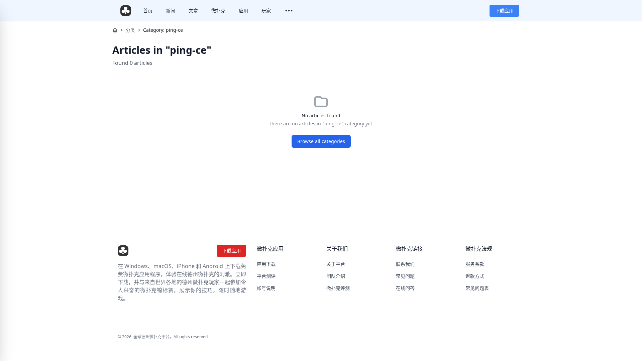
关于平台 (335, 264)
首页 (147, 10)
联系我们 (405, 264)
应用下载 (266, 264)
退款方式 (474, 276)
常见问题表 (477, 288)
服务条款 (474, 264)
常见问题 (405, 276)
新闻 (170, 10)
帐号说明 (266, 288)
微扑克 (218, 10)
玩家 (266, 10)
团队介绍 (335, 276)
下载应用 (504, 10)
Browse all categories (321, 141)
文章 (193, 10)
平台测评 (266, 276)
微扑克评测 (338, 288)
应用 (243, 10)
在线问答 (405, 288)
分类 (130, 30)
